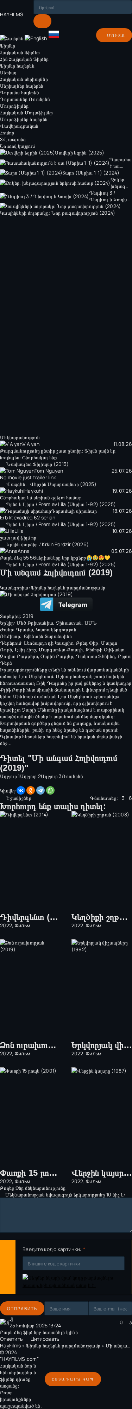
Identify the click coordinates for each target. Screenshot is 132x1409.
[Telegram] (40, 790)
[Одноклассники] (30, 790)
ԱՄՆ (90, 622)
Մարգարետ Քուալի (61, 649)
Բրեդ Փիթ (87, 642)
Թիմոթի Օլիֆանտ (105, 649)
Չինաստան (69, 622)
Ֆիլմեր (7, 45)
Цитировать (45, 1338)
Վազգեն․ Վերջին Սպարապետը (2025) (51, 484)
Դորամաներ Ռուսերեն (25, 99)
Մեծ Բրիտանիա (35, 622)
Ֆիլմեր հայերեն (17, 65)
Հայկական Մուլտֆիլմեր (26, 112)
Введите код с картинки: (52, 1249)
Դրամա (24, 629)
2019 (28, 616)
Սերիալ (8, 72)
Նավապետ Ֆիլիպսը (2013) (37, 464)
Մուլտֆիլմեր (14, 105)
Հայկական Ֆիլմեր (20, 52)
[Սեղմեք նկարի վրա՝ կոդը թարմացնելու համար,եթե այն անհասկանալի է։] (74, 1281)
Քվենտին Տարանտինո (47, 636)
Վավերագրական (19, 125)
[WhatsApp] (50, 790)
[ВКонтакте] (21, 790)
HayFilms (10, 1345)
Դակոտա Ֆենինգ (95, 656)
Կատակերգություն (56, 629)
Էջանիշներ (18, 798)
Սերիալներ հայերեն (22, 85)
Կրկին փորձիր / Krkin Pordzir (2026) (47, 544)
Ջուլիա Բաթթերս (19, 656)
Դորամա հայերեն (19, 92)
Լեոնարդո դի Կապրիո (49, 642)
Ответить (11, 1338)
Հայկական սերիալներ (24, 79)
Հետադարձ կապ (73, 1379)
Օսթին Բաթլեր (56, 656)
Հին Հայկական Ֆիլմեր (24, 59)
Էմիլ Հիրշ (25, 649)
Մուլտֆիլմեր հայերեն (24, 119)
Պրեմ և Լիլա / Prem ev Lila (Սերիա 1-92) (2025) (61, 504)
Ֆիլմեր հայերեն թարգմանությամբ (68, 587)
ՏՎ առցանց (13, 139)
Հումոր (7, 132)
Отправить (22, 1309)
